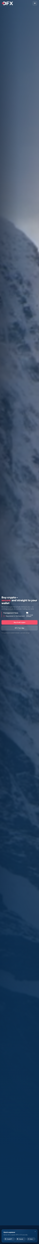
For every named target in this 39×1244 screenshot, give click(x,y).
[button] (35, 3)
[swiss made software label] (30, 614)
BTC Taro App (19, 628)
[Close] (35, 1231)
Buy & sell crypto (19, 622)
